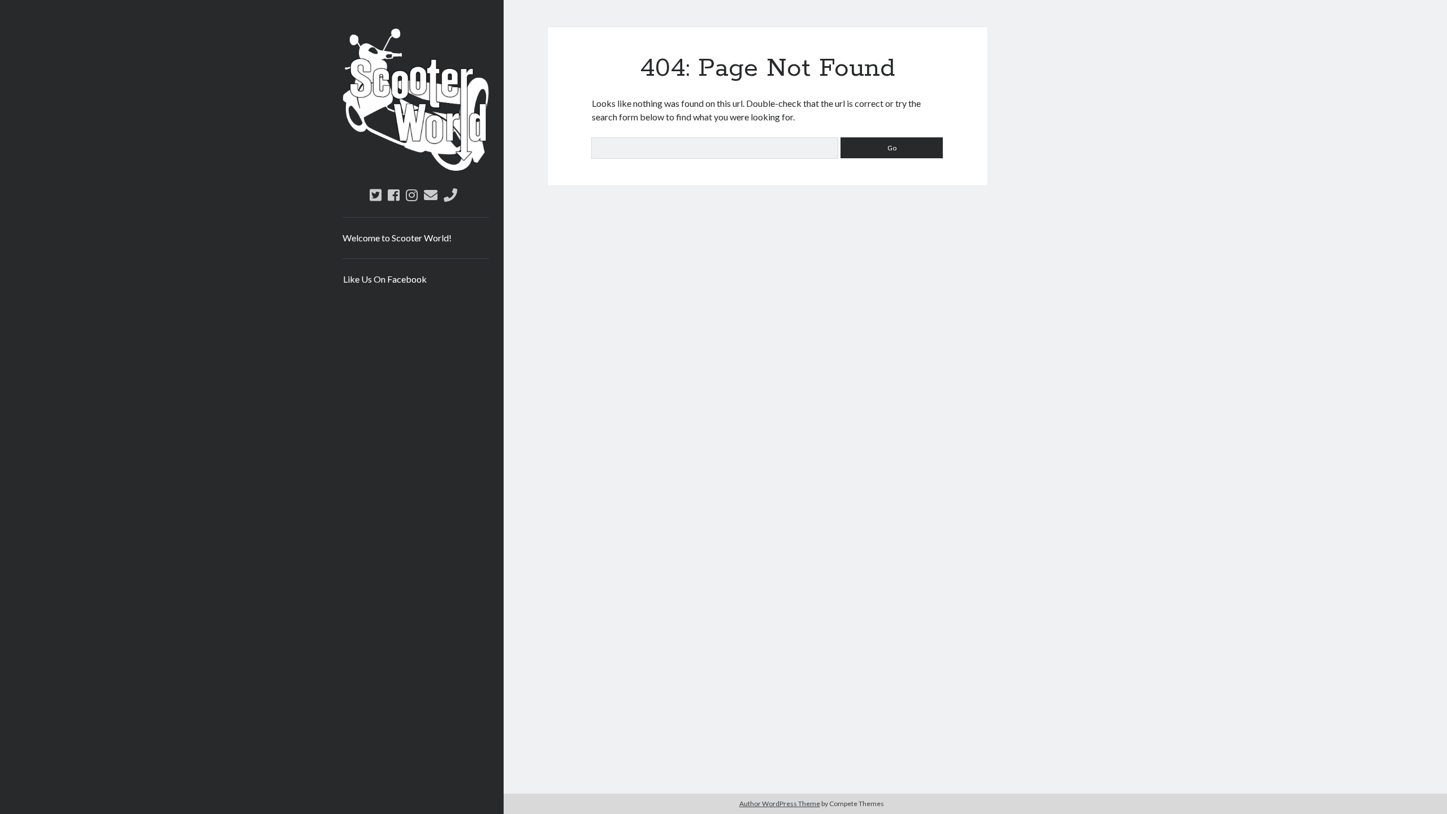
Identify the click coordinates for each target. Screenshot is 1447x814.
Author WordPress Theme (779, 803)
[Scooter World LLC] (416, 167)
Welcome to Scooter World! (397, 237)
